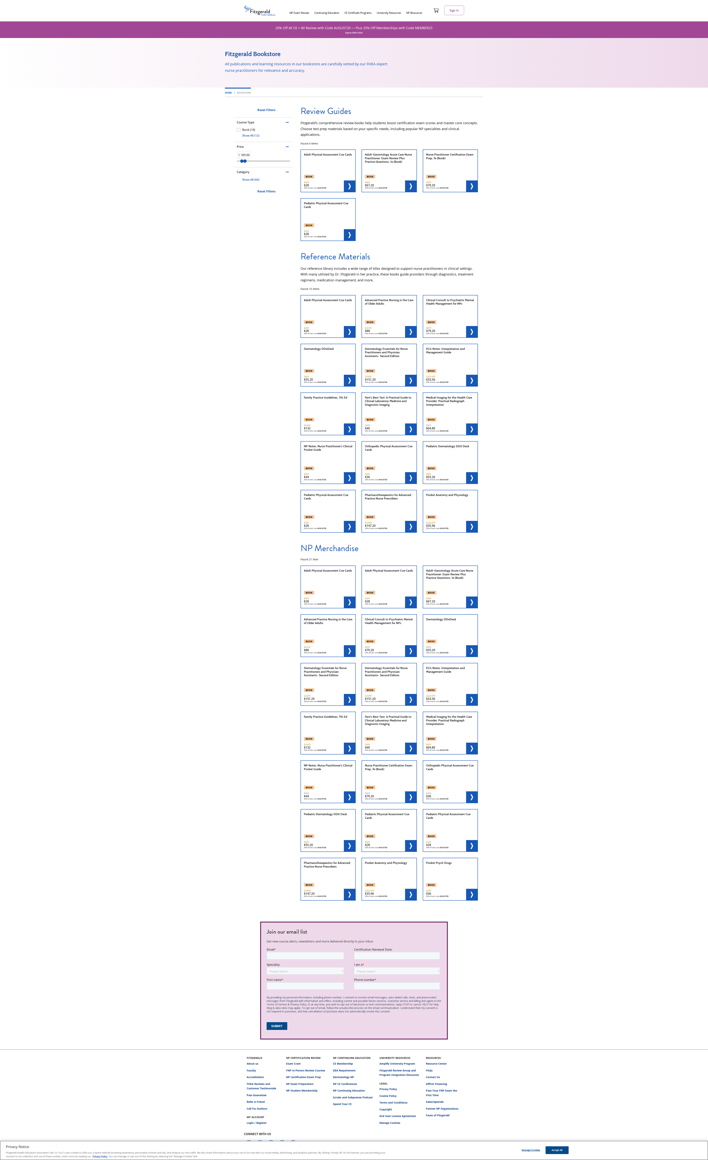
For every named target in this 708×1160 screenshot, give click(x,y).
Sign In (454, 10)
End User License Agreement (397, 1116)
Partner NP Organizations (442, 1108)
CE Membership (343, 1063)
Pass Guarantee (256, 1095)
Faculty (251, 1070)
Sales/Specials (435, 1102)
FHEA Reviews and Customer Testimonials (261, 1086)
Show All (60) (250, 179)
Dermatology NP (343, 1077)
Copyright (385, 1109)
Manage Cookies (389, 1123)
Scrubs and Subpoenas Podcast (353, 1097)
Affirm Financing (436, 1084)
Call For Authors (257, 1108)
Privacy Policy (388, 1089)
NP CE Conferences (345, 1084)
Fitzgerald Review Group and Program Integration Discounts (399, 1073)
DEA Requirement (344, 1070)
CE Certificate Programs (358, 13)
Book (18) (248, 130)
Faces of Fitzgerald (438, 1115)
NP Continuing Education (349, 1090)
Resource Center (436, 1063)
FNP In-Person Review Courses (305, 1070)
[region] (354, 1150)
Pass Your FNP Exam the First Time (441, 1093)
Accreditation (255, 1077)
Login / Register (257, 1123)
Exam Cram (293, 1063)
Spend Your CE (342, 1104)
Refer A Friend (256, 1102)
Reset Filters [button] (266, 110)
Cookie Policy (388, 1096)
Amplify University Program (397, 1063)
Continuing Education (326, 13)
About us (252, 1063)
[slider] (242, 161)
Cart (436, 10)
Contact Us (433, 1077)
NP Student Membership (301, 1090)
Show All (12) (250, 135)
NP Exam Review (299, 13)
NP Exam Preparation (299, 1084)
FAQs (429, 1070)
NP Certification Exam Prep (303, 1077)
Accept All (557, 1150)
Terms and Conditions (393, 1102)
